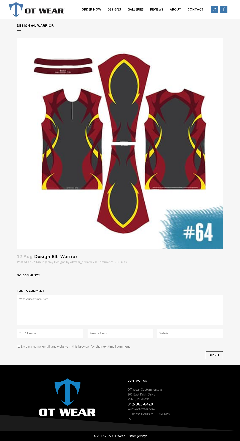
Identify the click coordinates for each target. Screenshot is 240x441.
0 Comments (104, 262)
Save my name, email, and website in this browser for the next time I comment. (75, 346)
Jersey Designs (55, 262)
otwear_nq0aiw (81, 262)
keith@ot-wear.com (141, 409)
